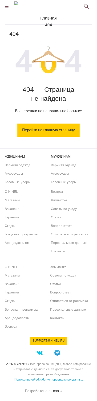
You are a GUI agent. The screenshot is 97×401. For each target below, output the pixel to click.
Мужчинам (61, 156)
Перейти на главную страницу (48, 130)
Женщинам (15, 156)
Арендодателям (17, 243)
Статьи (56, 217)
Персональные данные (69, 243)
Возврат (57, 191)
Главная (48, 18)
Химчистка (59, 200)
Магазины (12, 200)
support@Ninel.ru (48, 340)
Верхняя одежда (17, 165)
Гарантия (12, 217)
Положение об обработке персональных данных (48, 379)
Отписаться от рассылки (70, 234)
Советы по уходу (64, 209)
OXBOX (57, 391)
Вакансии (12, 209)
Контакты (58, 251)
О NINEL (11, 191)
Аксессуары (14, 173)
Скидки (10, 226)
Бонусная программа (21, 234)
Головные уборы (17, 182)
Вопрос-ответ (61, 226)
